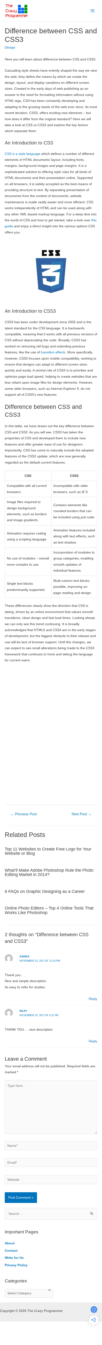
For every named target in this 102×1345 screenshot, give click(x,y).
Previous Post (23, 814)
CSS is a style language (22, 154)
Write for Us (14, 1258)
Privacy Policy (16, 1265)
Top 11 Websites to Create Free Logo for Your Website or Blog (48, 851)
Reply (93, 999)
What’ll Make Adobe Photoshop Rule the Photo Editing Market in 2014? (49, 872)
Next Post (82, 814)
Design (10, 47)
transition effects (53, 352)
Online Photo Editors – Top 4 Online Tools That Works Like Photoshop (49, 910)
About (10, 1243)
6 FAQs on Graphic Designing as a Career (45, 891)
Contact (11, 1250)
